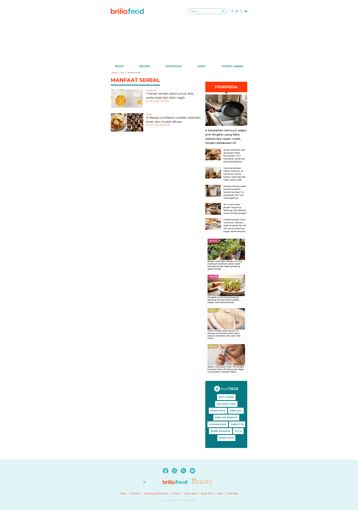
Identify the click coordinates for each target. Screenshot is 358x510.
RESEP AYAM (226, 438)
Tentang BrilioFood (156, 493)
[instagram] (236, 11)
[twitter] (241, 11)
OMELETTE (237, 424)
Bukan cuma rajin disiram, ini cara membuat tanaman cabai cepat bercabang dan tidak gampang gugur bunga (225, 265)
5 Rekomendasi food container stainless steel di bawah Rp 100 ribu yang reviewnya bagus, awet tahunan (234, 225)
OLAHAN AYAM (217, 424)
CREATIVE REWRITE (226, 417)
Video (201, 66)
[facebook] (232, 11)
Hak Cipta (190, 493)
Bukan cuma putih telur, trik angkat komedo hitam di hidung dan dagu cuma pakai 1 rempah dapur (226, 369)
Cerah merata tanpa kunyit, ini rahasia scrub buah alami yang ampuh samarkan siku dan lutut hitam (224, 334)
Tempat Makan (232, 66)
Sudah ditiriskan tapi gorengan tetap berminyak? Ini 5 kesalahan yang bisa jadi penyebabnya (234, 156)
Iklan (123, 493)
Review (144, 66)
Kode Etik (207, 493)
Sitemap (232, 493)
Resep (119, 66)
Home (114, 73)
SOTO (238, 431)
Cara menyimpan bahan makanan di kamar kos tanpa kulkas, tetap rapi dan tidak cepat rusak (234, 174)
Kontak (135, 493)
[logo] (127, 11)
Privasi (176, 493)
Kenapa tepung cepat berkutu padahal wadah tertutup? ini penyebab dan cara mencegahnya (234, 192)
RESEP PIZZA (218, 410)
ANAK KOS (236, 410)
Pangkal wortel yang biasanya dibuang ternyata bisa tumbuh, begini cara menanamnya (224, 300)
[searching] (223, 11)
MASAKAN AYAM (226, 404)
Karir (220, 493)
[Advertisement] (179, 43)
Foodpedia (173, 66)
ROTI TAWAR (226, 397)
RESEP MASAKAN (220, 431)
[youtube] (246, 11)
